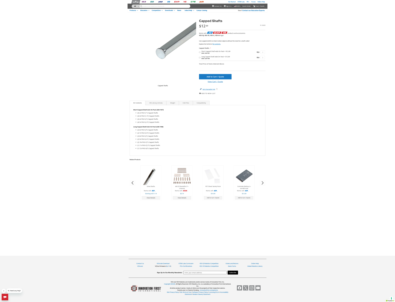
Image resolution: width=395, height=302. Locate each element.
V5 (170, 266)
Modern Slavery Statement (201, 294)
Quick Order (246, 6)
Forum (253, 2)
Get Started (232, 2)
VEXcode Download (163, 263)
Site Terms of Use (185, 292)
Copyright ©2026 (169, 284)
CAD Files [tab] (186, 103)
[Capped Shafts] (163, 50)
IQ (167, 266)
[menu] (168, 10)
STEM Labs (241, 2)
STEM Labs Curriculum (186, 263)
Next (262, 183)
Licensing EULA (214, 292)
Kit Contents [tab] (137, 103)
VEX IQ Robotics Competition (209, 263)
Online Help (261, 2)
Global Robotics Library (254, 266)
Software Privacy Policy (200, 292)
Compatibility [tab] (201, 103)
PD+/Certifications (186, 266)
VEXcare (140, 266)
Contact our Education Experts (253, 10)
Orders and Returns (232, 263)
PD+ (248, 2)
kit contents (216, 44)
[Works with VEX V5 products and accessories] (224, 33)
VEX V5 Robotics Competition (209, 266)
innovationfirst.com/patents (209, 290)
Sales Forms (232, 266)
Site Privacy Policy (173, 292)
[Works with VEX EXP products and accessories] (217, 33)
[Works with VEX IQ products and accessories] (210, 33)
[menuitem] (133, 10)
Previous (133, 183)
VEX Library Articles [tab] (156, 103)
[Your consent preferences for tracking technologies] (391, 298)
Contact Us (218, 6)
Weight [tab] (172, 103)
